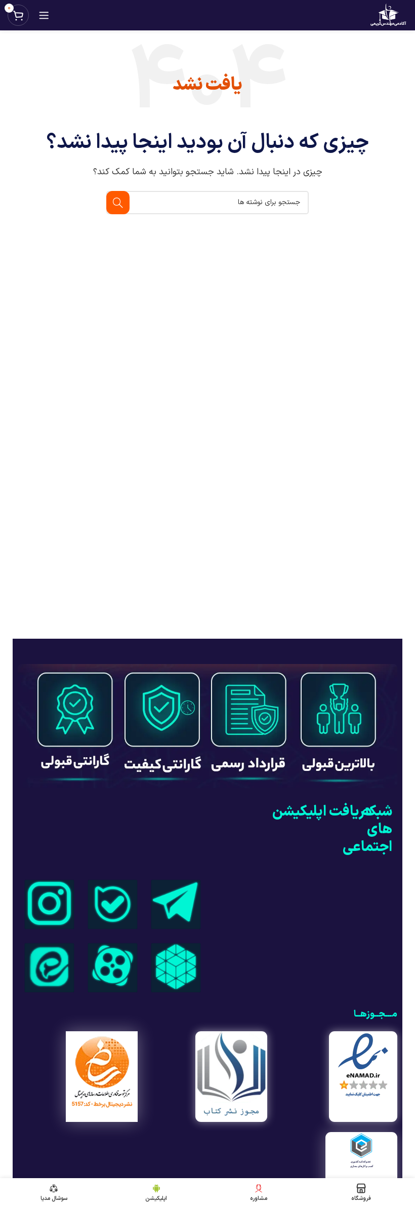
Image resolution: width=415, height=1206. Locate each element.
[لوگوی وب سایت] (388, 15)
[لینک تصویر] (175, 903)
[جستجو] (118, 202)
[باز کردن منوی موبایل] (44, 15)
